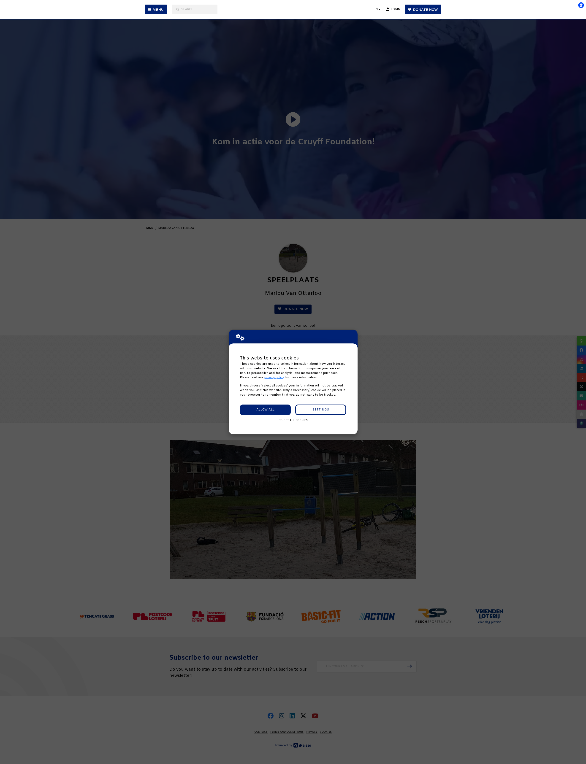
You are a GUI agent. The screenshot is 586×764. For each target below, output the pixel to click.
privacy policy (274, 377)
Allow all (265, 410)
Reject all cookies (293, 420)
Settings (320, 410)
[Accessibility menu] (581, 5)
